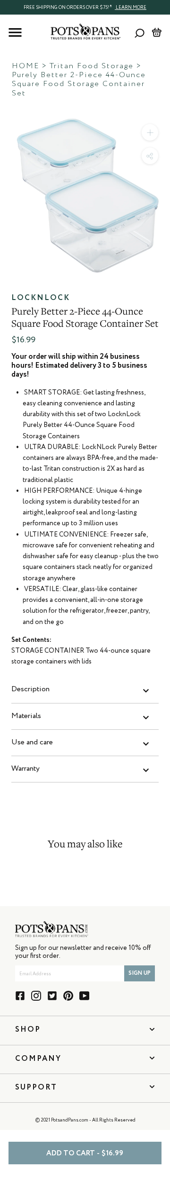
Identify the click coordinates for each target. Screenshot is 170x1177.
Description (30, 689)
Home (25, 66)
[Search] (139, 32)
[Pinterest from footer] (68, 996)
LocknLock (40, 298)
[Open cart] (157, 32)
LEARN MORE (130, 7)
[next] (160, 193)
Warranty (25, 769)
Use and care (32, 742)
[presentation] (85, 7)
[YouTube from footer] (84, 996)
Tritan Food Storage (92, 66)
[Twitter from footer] (52, 996)
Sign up (139, 973)
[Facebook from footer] (20, 996)
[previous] (9, 193)
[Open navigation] (15, 32)
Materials (26, 716)
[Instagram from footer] (36, 996)
